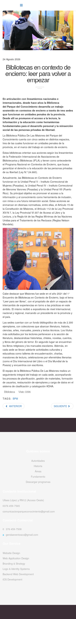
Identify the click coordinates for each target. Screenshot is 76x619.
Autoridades (38, 460)
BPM (15, 398)
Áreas (38, 471)
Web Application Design (16, 558)
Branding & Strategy (14, 563)
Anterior (15, 406)
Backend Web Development (18, 574)
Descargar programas (38, 482)
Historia (38, 466)
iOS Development (12, 579)
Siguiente (61, 406)
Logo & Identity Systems (16, 569)
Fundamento (38, 476)
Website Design (11, 553)
